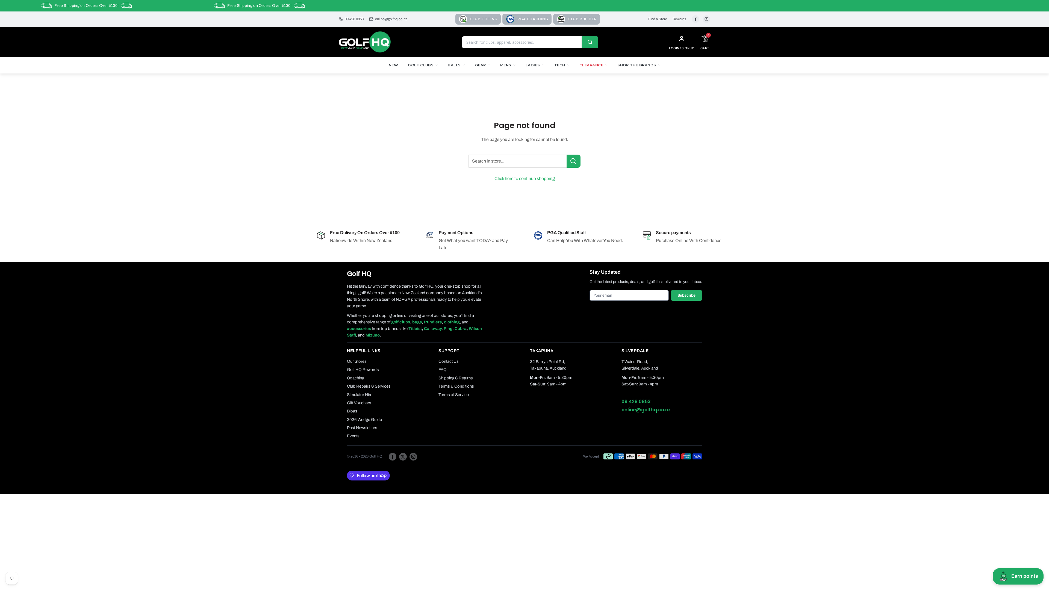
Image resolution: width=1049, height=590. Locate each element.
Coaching (355, 378)
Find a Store (657, 19)
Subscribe (686, 295)
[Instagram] (706, 19)
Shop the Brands (636, 65)
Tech (559, 65)
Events (353, 436)
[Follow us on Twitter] (403, 456)
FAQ (442, 369)
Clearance (591, 65)
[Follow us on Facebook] (392, 456)
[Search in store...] (574, 161)
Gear (480, 65)
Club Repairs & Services (369, 386)
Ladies (533, 65)
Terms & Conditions (456, 386)
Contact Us (448, 361)
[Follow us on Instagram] (413, 456)
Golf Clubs (421, 65)
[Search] (590, 42)
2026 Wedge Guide (364, 419)
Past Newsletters (362, 428)
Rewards (679, 19)
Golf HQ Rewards (363, 369)
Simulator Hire (359, 395)
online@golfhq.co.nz (391, 19)
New (393, 65)
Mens (505, 65)
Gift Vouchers (359, 403)
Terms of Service (453, 395)
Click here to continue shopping (524, 178)
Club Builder (582, 19)
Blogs (352, 411)
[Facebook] (695, 19)
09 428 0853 (354, 19)
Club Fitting (484, 19)
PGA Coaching (532, 19)
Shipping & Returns (455, 378)
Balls (454, 65)
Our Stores (357, 361)
